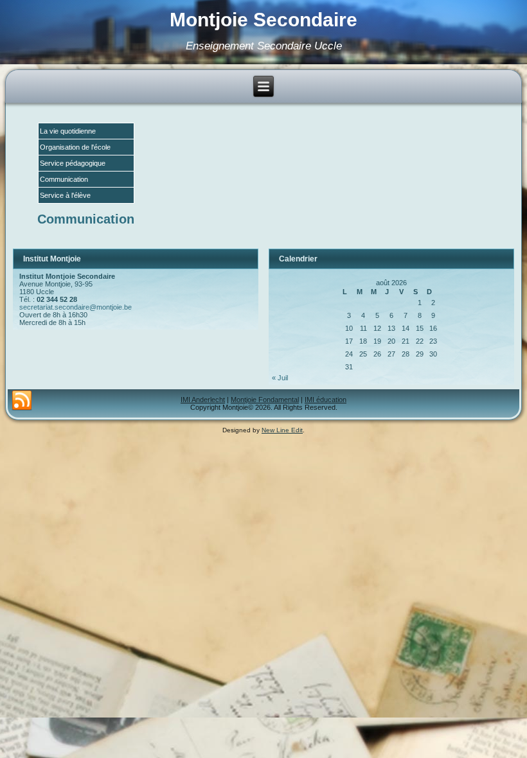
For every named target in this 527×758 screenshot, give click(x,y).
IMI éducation (325, 399)
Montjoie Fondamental (265, 399)
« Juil (280, 378)
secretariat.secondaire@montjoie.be (75, 307)
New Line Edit (282, 430)
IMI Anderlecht (203, 399)
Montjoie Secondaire (263, 19)
